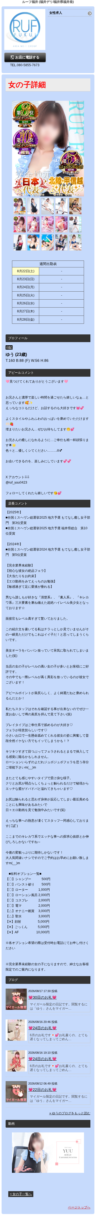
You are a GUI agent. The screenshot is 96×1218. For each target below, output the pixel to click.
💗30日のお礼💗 (42, 997)
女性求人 (55, 13)
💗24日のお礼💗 (42, 1059)
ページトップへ (79, 1207)
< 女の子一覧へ (21, 1194)
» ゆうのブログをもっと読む (69, 1113)
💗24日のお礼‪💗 (42, 1028)
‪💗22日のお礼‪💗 (42, 1089)
